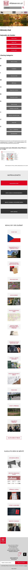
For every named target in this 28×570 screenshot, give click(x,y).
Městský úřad (10, 26)
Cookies (17, 550)
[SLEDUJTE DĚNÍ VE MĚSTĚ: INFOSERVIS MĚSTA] (14, 464)
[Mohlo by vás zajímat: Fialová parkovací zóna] (14, 317)
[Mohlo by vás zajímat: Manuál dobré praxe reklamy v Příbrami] (14, 333)
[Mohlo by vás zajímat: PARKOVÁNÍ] (14, 396)
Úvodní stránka (3, 26)
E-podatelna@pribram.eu (13, 546)
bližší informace (14, 559)
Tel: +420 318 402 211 (13, 547)
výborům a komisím (20, 142)
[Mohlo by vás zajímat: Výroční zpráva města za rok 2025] (14, 270)
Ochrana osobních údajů (11, 550)
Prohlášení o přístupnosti (13, 551)
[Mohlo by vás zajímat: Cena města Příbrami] (14, 428)
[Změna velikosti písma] (2, 13)
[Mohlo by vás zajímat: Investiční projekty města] (14, 380)
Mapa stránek (14, 568)
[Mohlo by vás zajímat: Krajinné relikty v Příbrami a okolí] (14, 254)
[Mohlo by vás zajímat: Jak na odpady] (14, 301)
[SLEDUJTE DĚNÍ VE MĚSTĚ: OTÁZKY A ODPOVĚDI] (14, 511)
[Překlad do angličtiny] (25, 13)
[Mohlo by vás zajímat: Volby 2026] (14, 238)
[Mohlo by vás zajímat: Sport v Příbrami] (14, 412)
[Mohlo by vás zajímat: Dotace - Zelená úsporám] (14, 364)
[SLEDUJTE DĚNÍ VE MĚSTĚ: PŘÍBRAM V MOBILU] (14, 496)
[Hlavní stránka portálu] (14, 3)
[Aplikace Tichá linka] (22, 13)
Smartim (25, 565)
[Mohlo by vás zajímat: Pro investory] (14, 285)
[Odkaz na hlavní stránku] (3, 540)
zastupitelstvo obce (3, 142)
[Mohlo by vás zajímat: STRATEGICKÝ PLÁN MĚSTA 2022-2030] (14, 349)
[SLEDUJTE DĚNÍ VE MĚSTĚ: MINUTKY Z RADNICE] (14, 527)
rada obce (11, 142)
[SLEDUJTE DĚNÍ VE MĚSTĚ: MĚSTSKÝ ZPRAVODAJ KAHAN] (14, 480)
